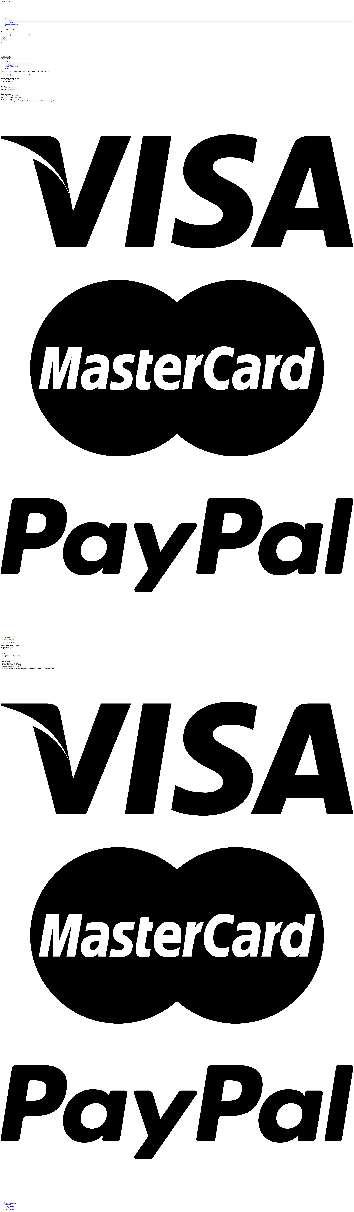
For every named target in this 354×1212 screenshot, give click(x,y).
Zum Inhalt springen (7, 1)
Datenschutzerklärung (10, 636)
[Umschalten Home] (32, 62)
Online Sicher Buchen (11, 24)
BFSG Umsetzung (9, 642)
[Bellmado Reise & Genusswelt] (10, 16)
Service (10, 20)
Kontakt (10, 22)
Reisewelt (8, 26)
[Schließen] (4, 38)
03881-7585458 (10, 29)
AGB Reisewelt (9, 639)
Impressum (7, 637)
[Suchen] (2, 33)
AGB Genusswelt (9, 641)
